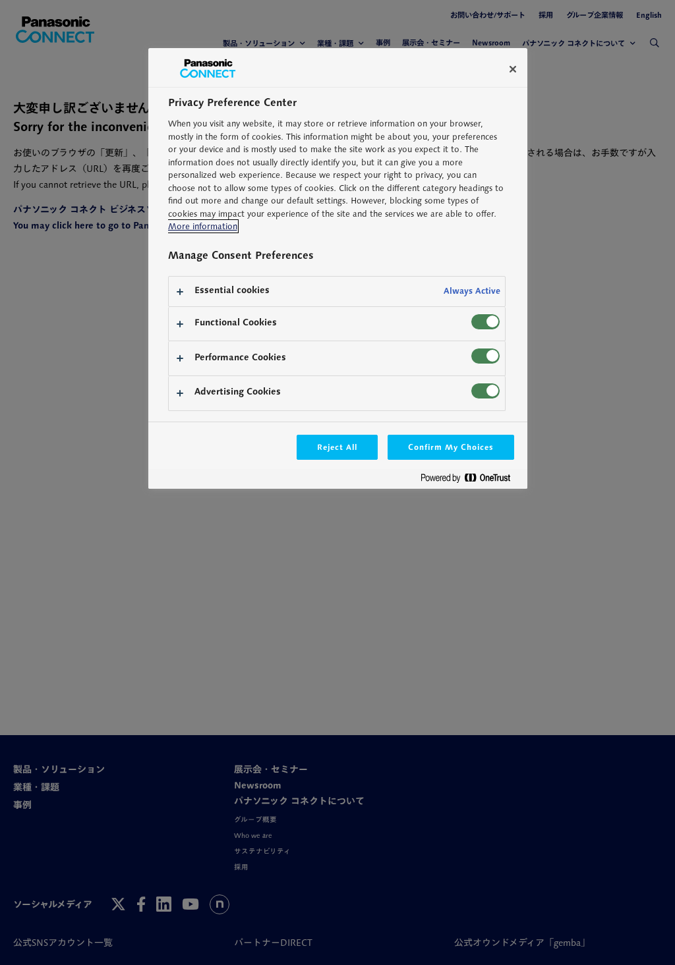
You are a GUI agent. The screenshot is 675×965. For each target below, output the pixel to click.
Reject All (337, 447)
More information (202, 226)
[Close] (512, 69)
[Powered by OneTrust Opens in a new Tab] (471, 480)
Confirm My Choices (450, 447)
